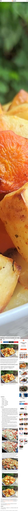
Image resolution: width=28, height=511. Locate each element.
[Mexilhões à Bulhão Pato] (23, 388)
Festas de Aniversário (21, 435)
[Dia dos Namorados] (26, 434)
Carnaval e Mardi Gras (25, 431)
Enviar (23, 349)
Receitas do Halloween (21, 431)
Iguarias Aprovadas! (21, 416)
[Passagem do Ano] (26, 419)
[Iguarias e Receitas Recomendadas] (21, 414)
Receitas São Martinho (21, 426)
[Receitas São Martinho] (21, 424)
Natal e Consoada (25, 416)
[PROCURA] (27, 1)
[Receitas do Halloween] (21, 429)
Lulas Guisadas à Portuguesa (23, 376)
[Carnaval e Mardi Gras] (26, 429)
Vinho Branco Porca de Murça (23, 398)
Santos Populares (25, 426)
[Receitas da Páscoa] (21, 419)
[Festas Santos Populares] (26, 424)
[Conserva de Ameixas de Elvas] (23, 380)
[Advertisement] (9, 391)
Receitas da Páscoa (21, 421)
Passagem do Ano (26, 421)
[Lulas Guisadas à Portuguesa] (23, 373)
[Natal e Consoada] (26, 414)
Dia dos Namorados (25, 435)
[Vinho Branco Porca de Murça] (23, 395)
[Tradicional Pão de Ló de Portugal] (23, 366)
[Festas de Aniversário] (21, 434)
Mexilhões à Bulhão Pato (23, 392)
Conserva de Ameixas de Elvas (23, 384)
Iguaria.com (8, 504)
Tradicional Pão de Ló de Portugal (23, 370)
